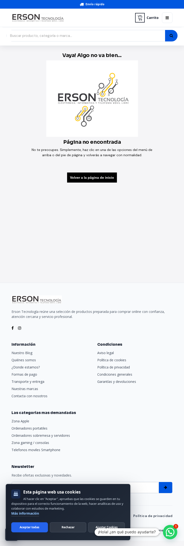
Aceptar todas (29, 527)
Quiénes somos (24, 360)
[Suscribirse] (165, 487)
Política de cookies (111, 360)
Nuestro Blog (22, 353)
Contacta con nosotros (29, 396)
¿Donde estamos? (26, 367)
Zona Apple (20, 421)
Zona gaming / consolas (30, 442)
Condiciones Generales (151, 530)
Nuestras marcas (25, 388)
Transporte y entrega (28, 381)
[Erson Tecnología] (72, 17)
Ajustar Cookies (107, 527)
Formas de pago (24, 374)
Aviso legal (105, 353)
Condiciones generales (114, 374)
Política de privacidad (113, 367)
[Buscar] (171, 35)
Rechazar (68, 527)
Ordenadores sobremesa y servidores (41, 435)
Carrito (153, 17)
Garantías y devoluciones (116, 381)
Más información (25, 513)
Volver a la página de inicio (92, 177)
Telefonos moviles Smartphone (36, 450)
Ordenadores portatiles (29, 428)
